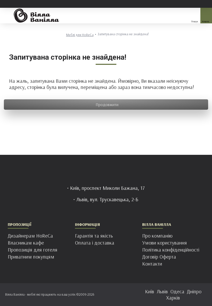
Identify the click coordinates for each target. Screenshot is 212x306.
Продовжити (107, 104)
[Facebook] (90, 293)
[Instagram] (101, 293)
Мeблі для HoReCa (80, 35)
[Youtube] (121, 293)
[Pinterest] (111, 293)
